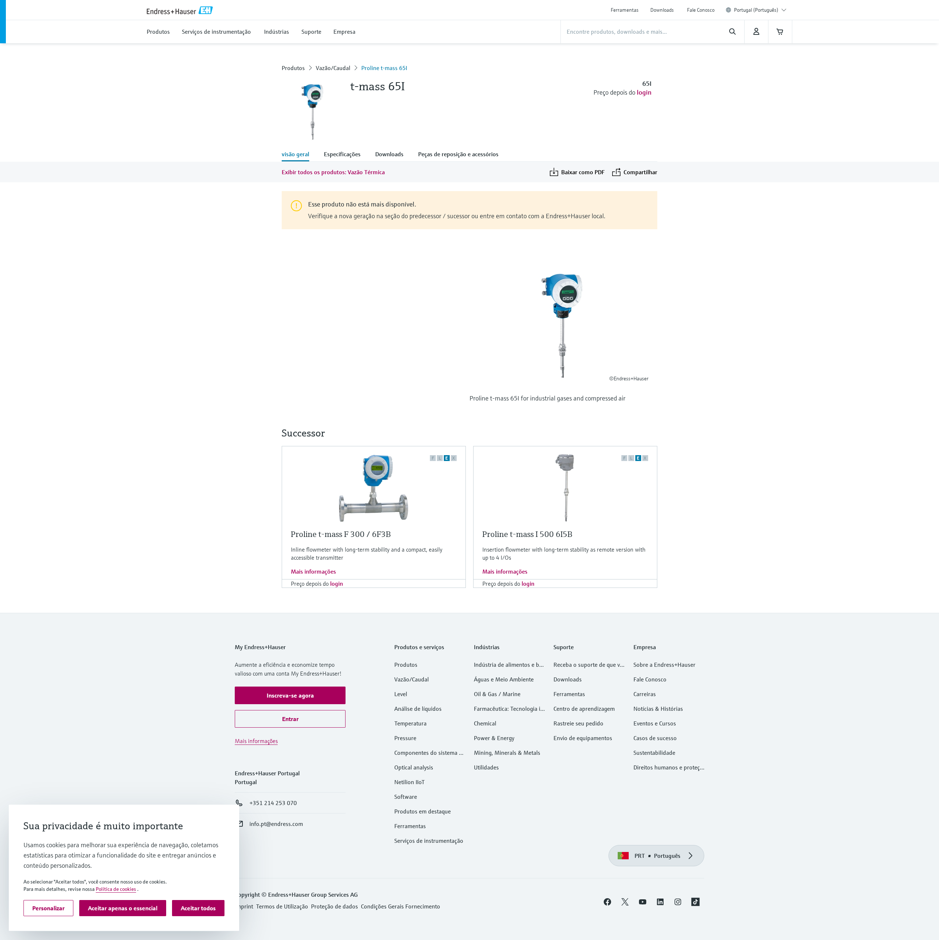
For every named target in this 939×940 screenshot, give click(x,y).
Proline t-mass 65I (384, 68)
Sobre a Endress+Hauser (664, 664)
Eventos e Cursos (654, 723)
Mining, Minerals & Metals (507, 752)
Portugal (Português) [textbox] (756, 10)
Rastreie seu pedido (578, 723)
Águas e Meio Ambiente (504, 679)
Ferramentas (625, 10)
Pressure (405, 738)
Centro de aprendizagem (584, 708)
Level (400, 694)
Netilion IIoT (409, 782)
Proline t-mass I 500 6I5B (527, 534)
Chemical (485, 723)
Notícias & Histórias (658, 708)
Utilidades (486, 767)
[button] (290, 695)
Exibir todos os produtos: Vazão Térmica (333, 172)
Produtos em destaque (422, 811)
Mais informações (313, 571)
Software (405, 796)
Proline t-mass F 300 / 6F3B (341, 534)
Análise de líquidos (418, 708)
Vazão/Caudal (333, 68)
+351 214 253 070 (273, 803)
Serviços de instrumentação (428, 840)
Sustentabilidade (654, 752)
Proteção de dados (334, 906)
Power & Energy (494, 738)
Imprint (244, 906)
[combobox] (760, 10)
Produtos (293, 68)
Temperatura (410, 723)
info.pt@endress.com (276, 823)
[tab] (299, 155)
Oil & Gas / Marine (497, 694)
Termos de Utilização (282, 906)
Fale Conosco (701, 10)
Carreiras (644, 694)
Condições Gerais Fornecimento (400, 906)
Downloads (662, 10)
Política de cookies (116, 889)
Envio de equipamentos (582, 738)
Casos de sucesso (655, 738)
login (644, 92)
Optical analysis (413, 767)
